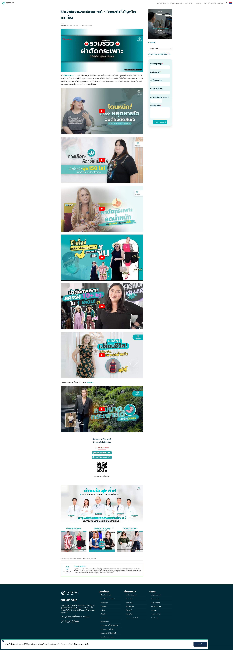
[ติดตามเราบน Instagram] (66, 621)
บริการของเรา (189, 3)
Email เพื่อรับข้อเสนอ (156, 89)
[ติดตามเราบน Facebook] (62, 621)
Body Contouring (155, 595)
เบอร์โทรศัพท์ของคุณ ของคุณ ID (159, 97)
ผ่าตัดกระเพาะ (68, 75)
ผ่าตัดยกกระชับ (105, 621)
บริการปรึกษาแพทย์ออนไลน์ (108, 599)
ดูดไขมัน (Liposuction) (175, 3)
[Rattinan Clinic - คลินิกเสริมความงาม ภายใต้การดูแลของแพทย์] (8, 3)
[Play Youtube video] (102, 111)
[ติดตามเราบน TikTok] (70, 621)
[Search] (226, 3)
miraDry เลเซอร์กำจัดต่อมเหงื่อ (108, 633)
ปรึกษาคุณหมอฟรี (160, 122)
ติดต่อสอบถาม (104, 602)
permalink (93, 558)
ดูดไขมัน (103, 610)
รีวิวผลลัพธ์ (129, 610)
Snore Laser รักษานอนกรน (108, 637)
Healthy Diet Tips (156, 614)
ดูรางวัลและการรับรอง (131, 595)
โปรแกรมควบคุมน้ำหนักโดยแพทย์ (109, 625)
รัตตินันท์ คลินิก (161, 3)
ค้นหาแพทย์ (104, 606)
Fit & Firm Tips (155, 618)
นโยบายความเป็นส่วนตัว (132, 618)
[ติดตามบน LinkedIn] (73, 621)
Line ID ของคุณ (155, 72)
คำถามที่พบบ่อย (130, 606)
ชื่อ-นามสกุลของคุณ (156, 63)
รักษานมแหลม (104, 618)
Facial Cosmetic (155, 602)
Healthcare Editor (86, 25)
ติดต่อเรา (220, 3)
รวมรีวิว (213, 3)
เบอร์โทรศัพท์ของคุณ (156, 80)
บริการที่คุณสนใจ (155, 105)
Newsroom (129, 602)
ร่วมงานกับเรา (129, 614)
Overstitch (90, 382)
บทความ (198, 3)
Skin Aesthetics (155, 599)
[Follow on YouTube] (77, 621)
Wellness (153, 610)
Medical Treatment (156, 606)
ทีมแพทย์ (206, 3)
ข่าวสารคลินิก (129, 599)
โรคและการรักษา (78, 558)
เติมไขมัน (103, 614)
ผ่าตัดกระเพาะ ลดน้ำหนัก (107, 629)
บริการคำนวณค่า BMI (106, 595)
